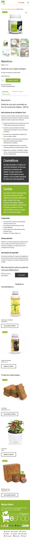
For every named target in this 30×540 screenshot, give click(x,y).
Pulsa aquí (21, 275)
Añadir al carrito (13, 80)
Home (2, 9)
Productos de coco (10, 86)
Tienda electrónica (10, 9)
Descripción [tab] (5, 91)
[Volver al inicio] (3, 2)
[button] (21, 2)
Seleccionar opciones (10, 326)
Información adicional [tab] (17, 91)
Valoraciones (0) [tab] (6, 94)
